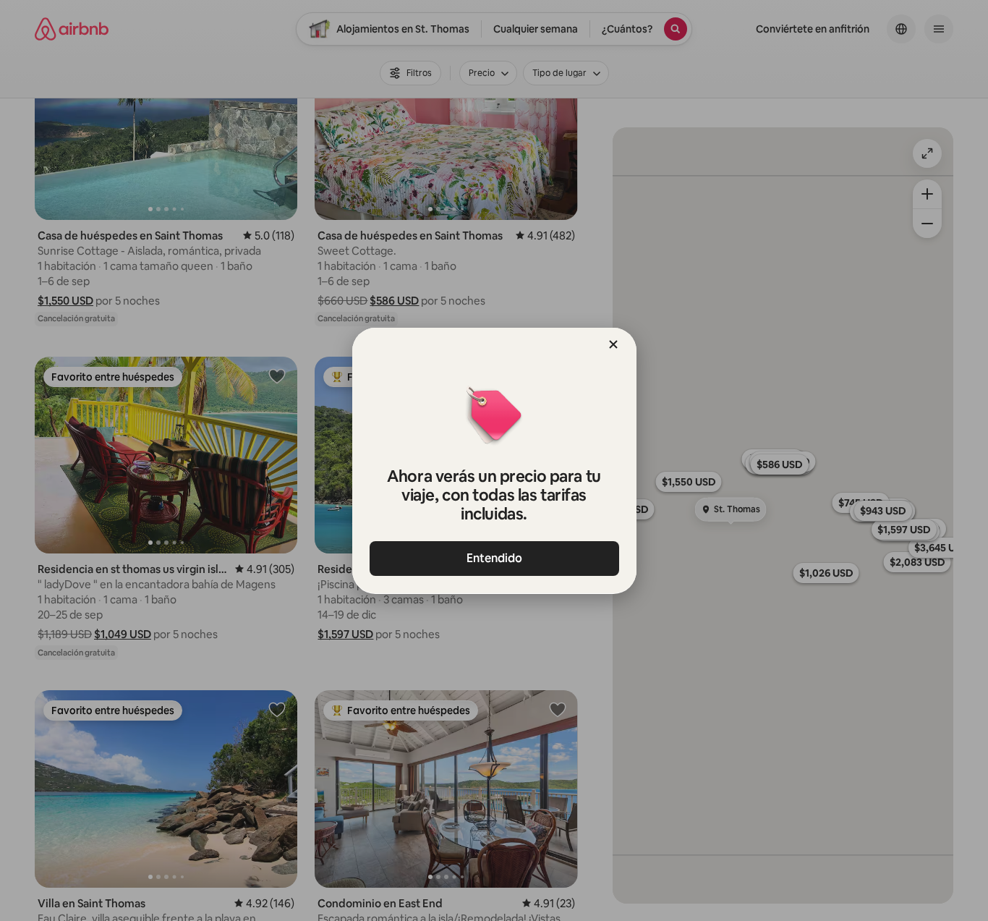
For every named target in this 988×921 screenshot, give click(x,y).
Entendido (494, 558)
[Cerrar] (613, 344)
